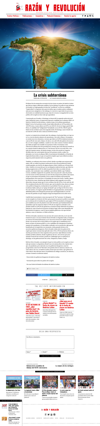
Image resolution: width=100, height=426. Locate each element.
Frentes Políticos (13, 15)
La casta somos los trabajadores (65, 391)
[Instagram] (90, 15)
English (62, 418)
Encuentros (39, 15)
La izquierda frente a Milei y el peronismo (31, 391)
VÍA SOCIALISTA (70, 418)
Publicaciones (27, 15)
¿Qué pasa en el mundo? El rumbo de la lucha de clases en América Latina (67, 305)
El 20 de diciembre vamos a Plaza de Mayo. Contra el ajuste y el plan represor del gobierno (50, 392)
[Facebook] (82, 15)
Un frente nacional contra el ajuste (86, 391)
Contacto (39, 418)
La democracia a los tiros (13, 390)
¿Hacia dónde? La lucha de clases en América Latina (50, 305)
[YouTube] (87, 15)
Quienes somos (30, 418)
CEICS (56, 418)
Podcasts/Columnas (54, 15)
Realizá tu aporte (70, 15)
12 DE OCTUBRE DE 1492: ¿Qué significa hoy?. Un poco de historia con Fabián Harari (33, 308)
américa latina (53, 279)
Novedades (63, 98)
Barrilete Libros (49, 418)
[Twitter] (85, 15)
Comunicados (55, 98)
